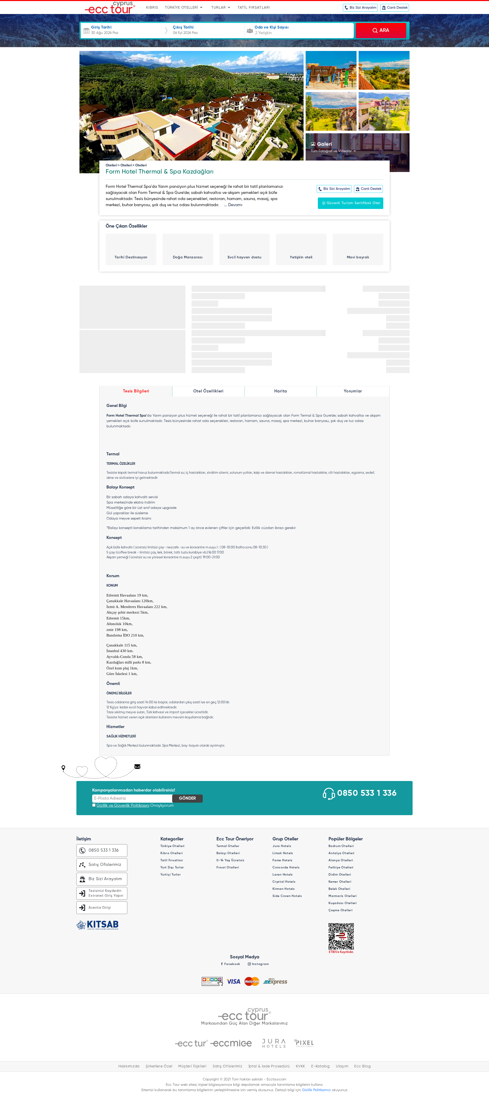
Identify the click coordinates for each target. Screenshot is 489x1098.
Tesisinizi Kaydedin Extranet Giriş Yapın (106, 893)
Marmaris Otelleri (343, 896)
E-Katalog (320, 1066)
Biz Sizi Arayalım (105, 879)
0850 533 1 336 (367, 793)
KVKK (300, 1066)
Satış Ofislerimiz (105, 865)
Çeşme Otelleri (341, 910)
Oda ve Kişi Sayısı (272, 27)
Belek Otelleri (339, 889)
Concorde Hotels (286, 867)
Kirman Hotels (284, 889)
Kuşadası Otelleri (343, 903)
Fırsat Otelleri (227, 867)
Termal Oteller (227, 846)
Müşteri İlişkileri (192, 1066)
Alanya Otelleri (341, 860)
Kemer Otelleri (340, 881)
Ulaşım (342, 1066)
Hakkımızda (129, 1066)
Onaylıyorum (135, 806)
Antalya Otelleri (342, 853)
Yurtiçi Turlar (170, 874)
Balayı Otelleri (228, 853)
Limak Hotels (283, 853)
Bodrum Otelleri (341, 846)
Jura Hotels (282, 846)
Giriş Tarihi (101, 27)
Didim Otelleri (340, 874)
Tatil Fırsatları (171, 860)
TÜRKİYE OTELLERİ (182, 7)
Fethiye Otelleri (341, 867)
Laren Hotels (283, 874)
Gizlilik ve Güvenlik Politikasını (123, 806)
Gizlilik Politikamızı (316, 1090)
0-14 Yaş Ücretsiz (230, 860)
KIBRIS (152, 7)
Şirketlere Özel (159, 1066)
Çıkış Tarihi (183, 27)
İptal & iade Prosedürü (269, 1066)
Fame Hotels (282, 860)
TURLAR (219, 7)
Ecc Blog (362, 1066)
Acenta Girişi (100, 907)
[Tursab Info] (341, 938)
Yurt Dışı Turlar (172, 867)
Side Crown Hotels (287, 896)
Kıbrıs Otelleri (171, 853)
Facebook (231, 964)
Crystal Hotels (284, 881)
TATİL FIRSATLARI (254, 7)
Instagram (260, 964)
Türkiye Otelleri (172, 846)
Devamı (235, 205)
